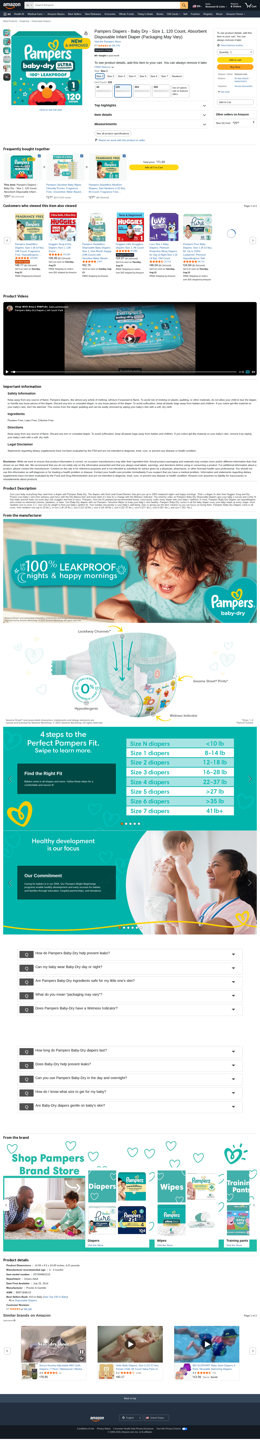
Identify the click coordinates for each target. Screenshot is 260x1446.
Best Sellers (74, 14)
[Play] (6, 371)
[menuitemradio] (248, 371)
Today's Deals (145, 14)
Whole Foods (126, 14)
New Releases (93, 14)
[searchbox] (107, 5)
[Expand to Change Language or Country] (201, 6)
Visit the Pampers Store (107, 41)
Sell (185, 14)
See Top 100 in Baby (55, 1296)
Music (219, 14)
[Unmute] (253, 372)
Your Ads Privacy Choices (168, 1428)
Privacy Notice (104, 1428)
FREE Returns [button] (102, 67)
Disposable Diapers (41, 21)
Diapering (24, 21)
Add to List (225, 102)
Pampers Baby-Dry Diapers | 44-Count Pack (39, 310)
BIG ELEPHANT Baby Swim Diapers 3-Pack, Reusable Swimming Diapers (214, 1367)
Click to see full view (51, 109)
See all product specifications (113, 133)
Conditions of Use (85, 1428)
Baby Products (10, 21)
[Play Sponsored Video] (130, 1344)
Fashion (195, 14)
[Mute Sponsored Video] (82, 1358)
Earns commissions (58, 306)
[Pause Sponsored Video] (82, 1352)
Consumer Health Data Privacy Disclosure (133, 1428)
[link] (65, 167)
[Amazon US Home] (97, 1419)
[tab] (122, 823)
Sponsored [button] (8, 1320)
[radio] (6, 32)
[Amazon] (12, 5)
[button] (7, 14)
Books (160, 14)
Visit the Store (95, 1245)
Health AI (19, 14)
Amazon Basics (56, 14)
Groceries (110, 14)
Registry (208, 14)
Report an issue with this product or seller (122, 140)
